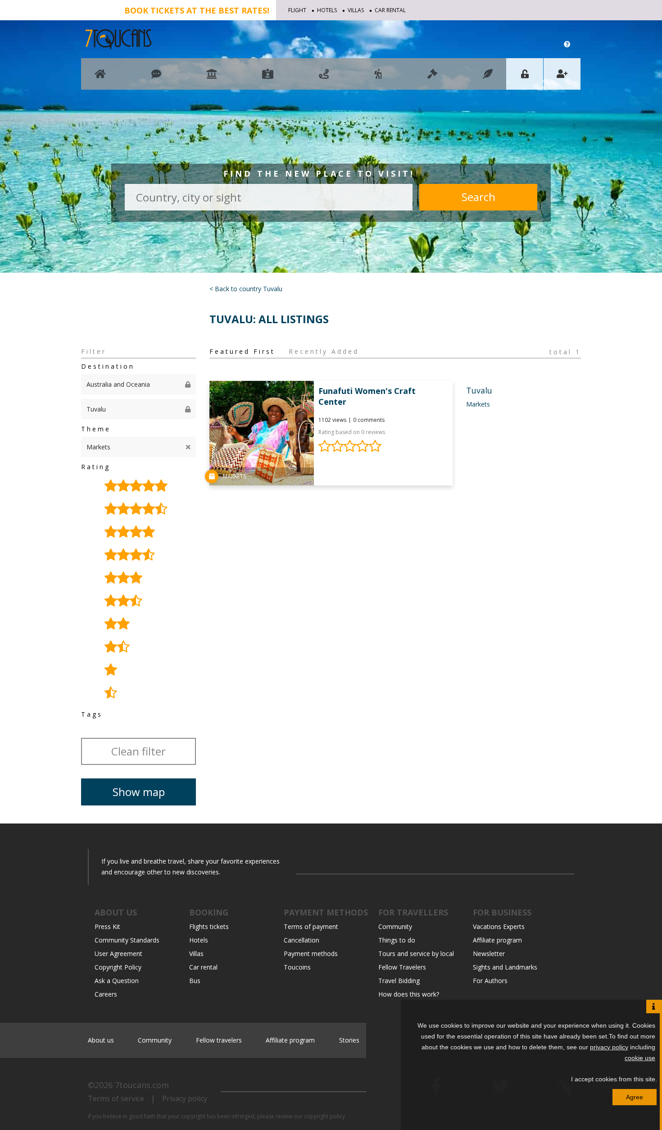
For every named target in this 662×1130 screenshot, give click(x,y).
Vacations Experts (499, 926)
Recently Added (324, 351)
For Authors (490, 980)
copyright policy (324, 1116)
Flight (297, 10)
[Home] (100, 78)
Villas (356, 10)
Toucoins (297, 967)
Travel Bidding (399, 980)
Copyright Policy (118, 967)
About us (101, 1040)
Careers (106, 994)
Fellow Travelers (402, 967)
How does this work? (408, 994)
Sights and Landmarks (505, 967)
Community (395, 926)
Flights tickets (209, 926)
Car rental (390, 10)
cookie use (640, 1057)
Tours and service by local (416, 953)
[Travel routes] (324, 78)
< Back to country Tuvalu (245, 288)
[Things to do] (211, 78)
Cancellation (301, 940)
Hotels (327, 10)
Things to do (396, 940)
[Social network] (156, 78)
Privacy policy (184, 1098)
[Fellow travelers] (378, 78)
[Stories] (487, 78)
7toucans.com (142, 1085)
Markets (478, 404)
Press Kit (107, 926)
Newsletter (489, 953)
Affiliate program (497, 940)
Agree (634, 1097)
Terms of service (116, 1098)
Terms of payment (311, 926)
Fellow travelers (219, 1040)
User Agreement (118, 953)
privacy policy (609, 1047)
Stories (349, 1040)
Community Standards (127, 940)
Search (478, 196)
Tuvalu (479, 390)
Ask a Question (117, 980)
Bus (194, 980)
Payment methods (311, 953)
